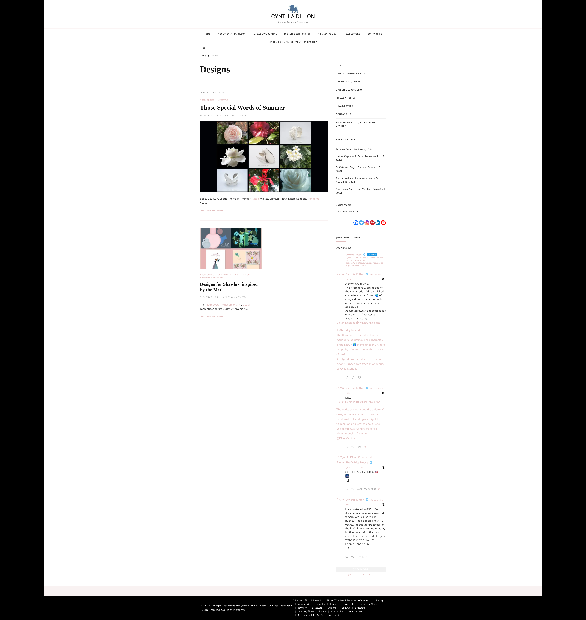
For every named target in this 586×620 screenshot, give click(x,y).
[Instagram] (366, 222)
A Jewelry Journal (265, 34)
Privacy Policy (327, 34)
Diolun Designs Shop (297, 34)
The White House (357, 462)
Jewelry (321, 604)
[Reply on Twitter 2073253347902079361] (348, 489)
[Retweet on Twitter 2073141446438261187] (354, 557)
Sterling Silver (306, 611)
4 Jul (363, 467)
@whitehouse (351, 467)
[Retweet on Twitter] (337, 457)
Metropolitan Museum (212, 277)
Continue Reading (210, 210)
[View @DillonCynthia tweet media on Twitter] (348, 480)
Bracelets (349, 604)
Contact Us (375, 34)
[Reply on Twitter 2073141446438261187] (348, 557)
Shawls (346, 607)
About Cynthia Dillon (232, 34)
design (247, 304)
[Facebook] (355, 222)
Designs (331, 607)
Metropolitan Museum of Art (222, 304)
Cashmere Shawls (228, 275)
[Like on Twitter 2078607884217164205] (360, 447)
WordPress (239, 610)
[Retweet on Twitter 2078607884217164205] (354, 447)
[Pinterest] (372, 222)
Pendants (313, 199)
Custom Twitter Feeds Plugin (361, 575)
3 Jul (347, 504)
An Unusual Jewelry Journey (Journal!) (357, 178)
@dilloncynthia (376, 274)
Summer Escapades (347, 149)
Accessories (207, 100)
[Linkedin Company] (377, 222)
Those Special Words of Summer (242, 107)
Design (246, 275)
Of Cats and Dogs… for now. (351, 167)
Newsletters (352, 34)
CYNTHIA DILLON (293, 16)
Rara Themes (210, 610)
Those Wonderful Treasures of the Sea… (349, 600)
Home (207, 34)
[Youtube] (383, 222)
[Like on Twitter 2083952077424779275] (360, 378)
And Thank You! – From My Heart (354, 189)
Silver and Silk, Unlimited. (307, 600)
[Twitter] (361, 222)
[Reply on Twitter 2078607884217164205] (348, 447)
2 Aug (348, 279)
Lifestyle (223, 100)
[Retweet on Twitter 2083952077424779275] (354, 378)
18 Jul (348, 393)
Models (334, 604)
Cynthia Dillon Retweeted (356, 457)
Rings (255, 199)
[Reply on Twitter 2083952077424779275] (348, 378)
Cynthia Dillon (210, 115)
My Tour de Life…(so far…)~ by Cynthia (293, 42)
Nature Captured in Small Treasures (356, 156)
